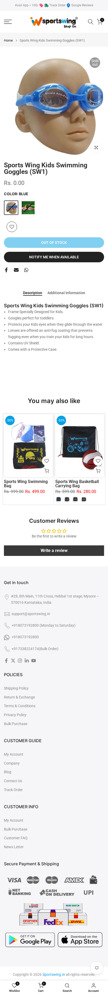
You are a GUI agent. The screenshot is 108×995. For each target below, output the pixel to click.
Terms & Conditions (19, 706)
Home (8, 40)
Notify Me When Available (54, 257)
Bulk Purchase (15, 724)
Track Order (57, 5)
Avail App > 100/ (27, 5)
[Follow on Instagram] (20, 660)
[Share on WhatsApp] (26, 270)
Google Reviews (82, 5)
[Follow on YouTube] (33, 660)
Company (12, 763)
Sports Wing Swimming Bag (26, 483)
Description (32, 293)
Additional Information (66, 293)
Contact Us (13, 781)
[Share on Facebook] (6, 270)
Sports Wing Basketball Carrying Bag (77, 483)
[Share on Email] (16, 270)
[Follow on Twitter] (13, 660)
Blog (7, 772)
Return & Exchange (19, 697)
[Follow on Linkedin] (26, 660)
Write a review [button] (54, 550)
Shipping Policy (16, 688)
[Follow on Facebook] (6, 660)
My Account (13, 754)
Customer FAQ (16, 838)
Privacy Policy (15, 715)
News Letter (14, 847)
